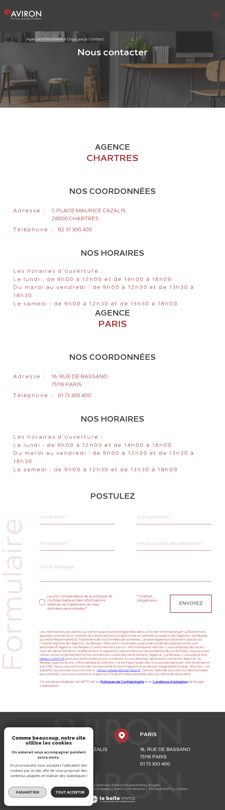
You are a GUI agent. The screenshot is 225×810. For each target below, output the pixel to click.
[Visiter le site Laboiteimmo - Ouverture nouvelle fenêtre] (112, 802)
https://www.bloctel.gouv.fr (118, 670)
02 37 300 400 (75, 230)
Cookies (181, 789)
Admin (119, 789)
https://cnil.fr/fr (52, 659)
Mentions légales (98, 789)
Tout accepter (70, 792)
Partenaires (136, 789)
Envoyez (191, 604)
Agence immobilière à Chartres (54, 39)
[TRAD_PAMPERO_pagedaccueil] (22, 18)
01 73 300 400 (74, 395)
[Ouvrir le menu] (216, 15)
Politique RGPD (160, 789)
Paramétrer (27, 792)
